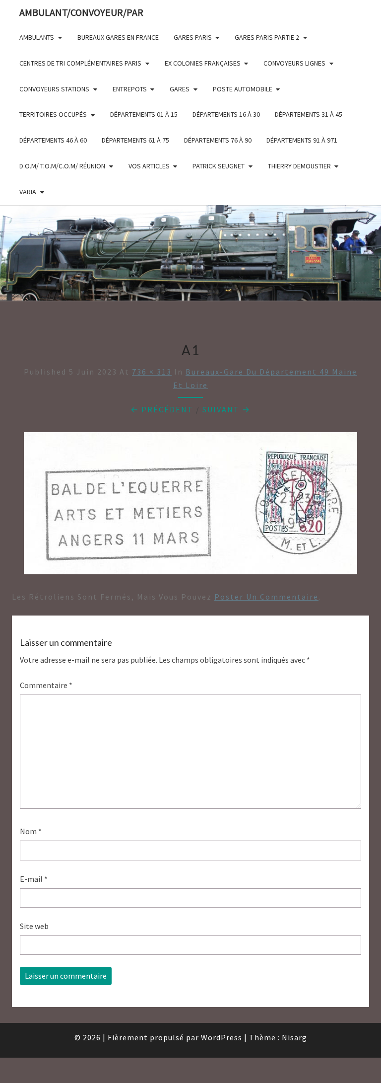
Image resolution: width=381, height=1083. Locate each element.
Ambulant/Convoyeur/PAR (81, 12)
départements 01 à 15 (144, 114)
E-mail (34, 879)
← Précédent (161, 409)
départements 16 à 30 (226, 114)
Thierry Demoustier (299, 165)
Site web (34, 926)
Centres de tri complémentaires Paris (80, 63)
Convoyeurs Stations (54, 88)
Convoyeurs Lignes (294, 63)
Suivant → (226, 409)
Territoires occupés (53, 114)
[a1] (190, 506)
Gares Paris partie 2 (267, 37)
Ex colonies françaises (203, 63)
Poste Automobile (242, 88)
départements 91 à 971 (301, 140)
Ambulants (36, 37)
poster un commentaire (266, 597)
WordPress (221, 1037)
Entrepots (130, 88)
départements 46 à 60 (53, 140)
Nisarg (294, 1037)
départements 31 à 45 (308, 114)
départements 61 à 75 (135, 140)
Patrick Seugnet (218, 165)
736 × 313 (152, 372)
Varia (27, 191)
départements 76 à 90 (218, 140)
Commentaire (46, 685)
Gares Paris (193, 37)
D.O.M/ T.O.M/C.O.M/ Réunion (62, 165)
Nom (31, 831)
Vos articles (149, 165)
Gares (180, 88)
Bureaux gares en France (118, 37)
